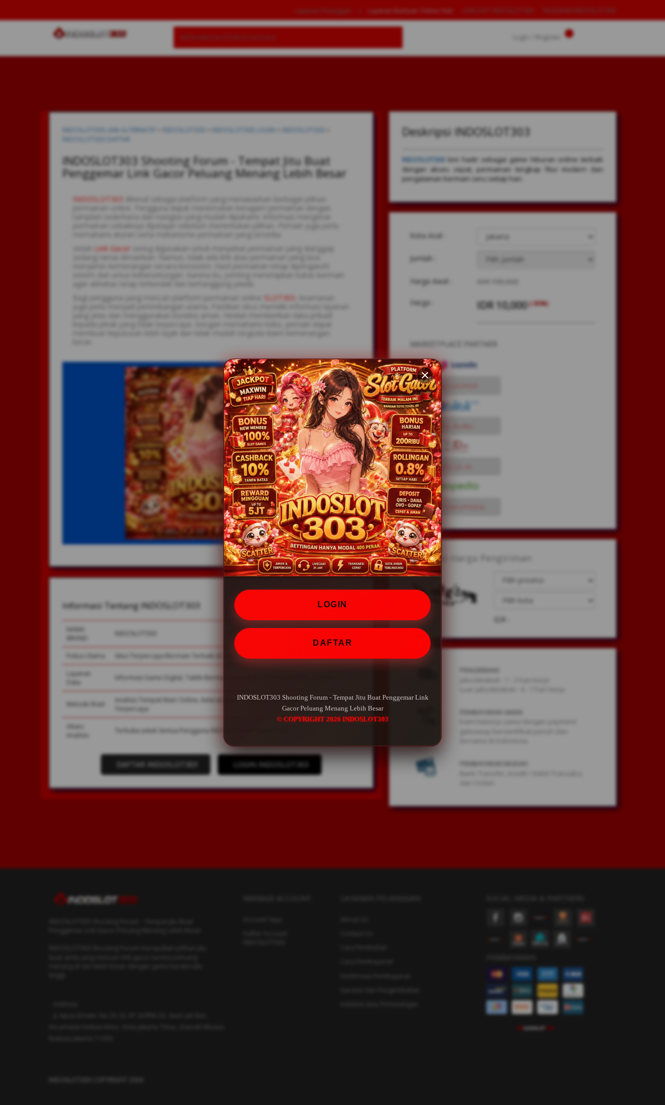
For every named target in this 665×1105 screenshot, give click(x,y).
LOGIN (332, 604)
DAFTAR (332, 642)
